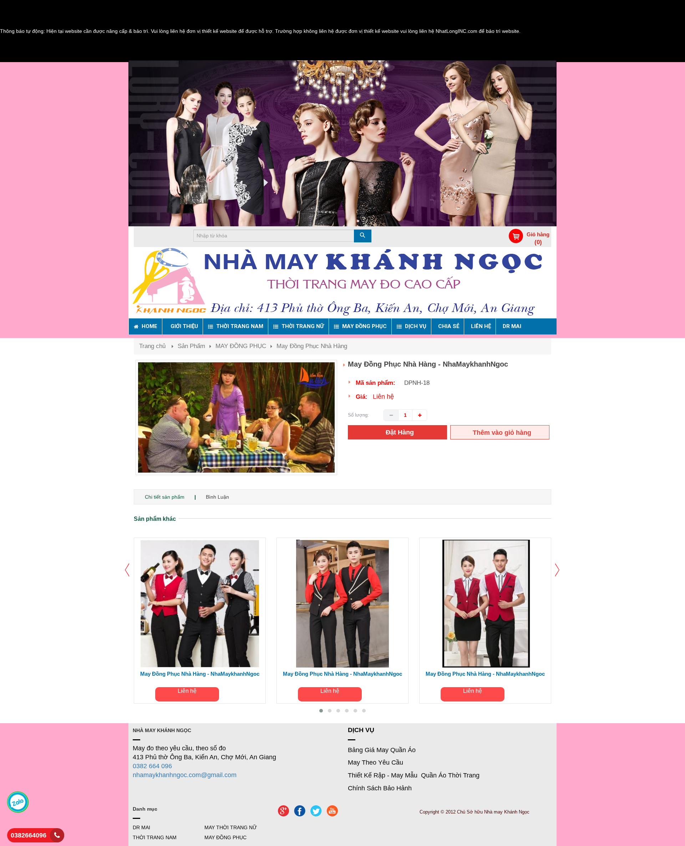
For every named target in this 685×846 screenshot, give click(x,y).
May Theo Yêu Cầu (375, 762)
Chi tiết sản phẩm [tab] (164, 497)
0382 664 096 (152, 766)
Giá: (361, 396)
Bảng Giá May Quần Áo (382, 750)
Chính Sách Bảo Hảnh (380, 788)
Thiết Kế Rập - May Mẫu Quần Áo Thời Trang (414, 775)
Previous (125, 424)
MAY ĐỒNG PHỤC (240, 346)
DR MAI (141, 827)
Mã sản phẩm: (375, 382)
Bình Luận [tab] (217, 497)
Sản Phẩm (191, 346)
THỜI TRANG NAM (155, 837)
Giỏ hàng (538, 234)
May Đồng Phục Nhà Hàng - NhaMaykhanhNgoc (199, 674)
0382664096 (28, 835)
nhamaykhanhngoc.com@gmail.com (185, 775)
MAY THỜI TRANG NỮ (230, 827)
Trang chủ (152, 346)
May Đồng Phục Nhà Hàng (311, 346)
